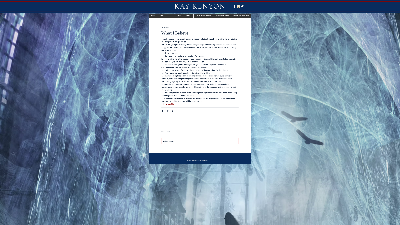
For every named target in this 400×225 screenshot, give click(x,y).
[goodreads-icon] (238, 6)
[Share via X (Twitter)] (168, 111)
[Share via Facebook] (162, 111)
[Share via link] (173, 111)
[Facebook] (234, 6)
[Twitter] (242, 6)
